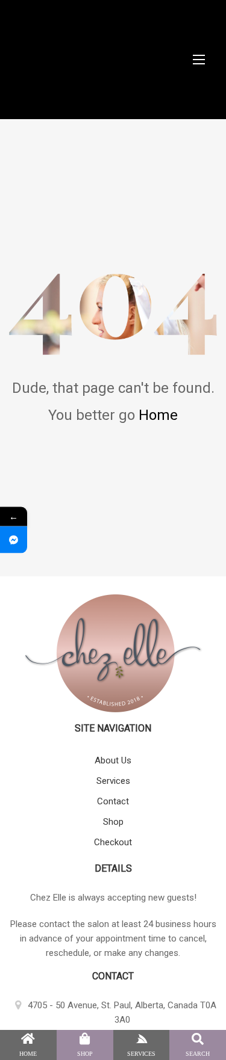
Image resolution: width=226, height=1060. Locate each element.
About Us (113, 760)
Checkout (113, 842)
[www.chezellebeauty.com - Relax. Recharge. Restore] (113, 59)
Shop (113, 821)
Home (158, 415)
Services (113, 780)
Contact (113, 801)
